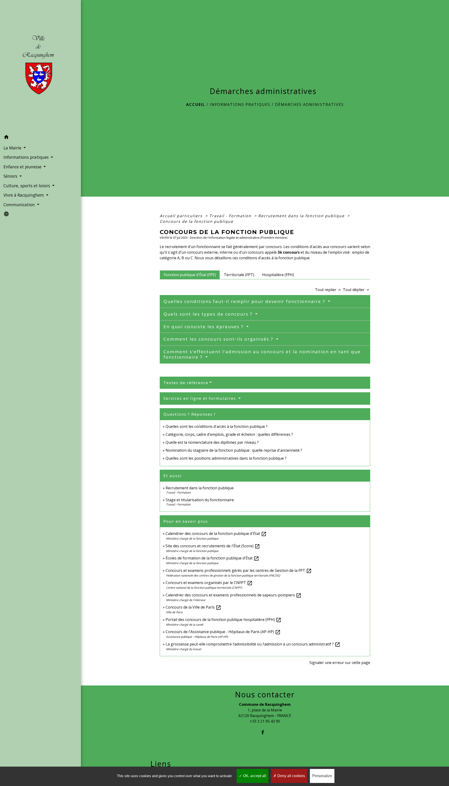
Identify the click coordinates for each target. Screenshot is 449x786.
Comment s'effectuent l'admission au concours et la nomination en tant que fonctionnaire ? (262, 354)
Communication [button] (20, 204)
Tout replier (328, 289)
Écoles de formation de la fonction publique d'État (212, 558)
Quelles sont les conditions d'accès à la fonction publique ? (217, 426)
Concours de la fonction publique (196, 221)
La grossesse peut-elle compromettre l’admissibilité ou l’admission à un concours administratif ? (253, 644)
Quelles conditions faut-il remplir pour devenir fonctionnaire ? (245, 301)
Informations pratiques (240, 104)
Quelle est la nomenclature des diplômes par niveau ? (212, 442)
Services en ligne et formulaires (200, 398)
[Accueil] (40, 66)
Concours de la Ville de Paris (193, 607)
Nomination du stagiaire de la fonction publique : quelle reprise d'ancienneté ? (234, 450)
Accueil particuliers (182, 215)
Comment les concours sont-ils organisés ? (219, 339)
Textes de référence (185, 382)
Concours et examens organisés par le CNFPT (209, 582)
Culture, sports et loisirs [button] (27, 185)
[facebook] (265, 732)
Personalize (322, 776)
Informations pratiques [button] (27, 157)
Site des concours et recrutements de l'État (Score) (213, 545)
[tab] (190, 274)
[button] (40, 138)
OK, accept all (254, 776)
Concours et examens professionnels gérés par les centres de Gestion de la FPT (239, 570)
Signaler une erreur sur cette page (339, 662)
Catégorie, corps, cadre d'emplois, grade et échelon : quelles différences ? (229, 434)
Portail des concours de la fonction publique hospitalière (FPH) (223, 619)
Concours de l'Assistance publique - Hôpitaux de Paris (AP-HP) (223, 631)
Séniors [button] (11, 176)
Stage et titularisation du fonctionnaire (200, 499)
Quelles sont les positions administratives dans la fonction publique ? (226, 458)
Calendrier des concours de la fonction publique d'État (216, 533)
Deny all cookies (290, 776)
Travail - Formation (231, 215)
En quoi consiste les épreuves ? (204, 327)
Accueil (195, 104)
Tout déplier (356, 289)
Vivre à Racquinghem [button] (24, 195)
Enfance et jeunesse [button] (23, 166)
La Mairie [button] (13, 148)
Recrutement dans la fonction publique (302, 215)
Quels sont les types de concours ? (208, 314)
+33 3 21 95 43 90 (265, 721)
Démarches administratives (309, 104)
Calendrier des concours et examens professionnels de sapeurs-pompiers (233, 595)
